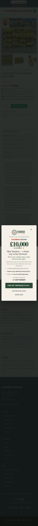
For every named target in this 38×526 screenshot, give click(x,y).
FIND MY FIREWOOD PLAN (19, 285)
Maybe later (19, 294)
